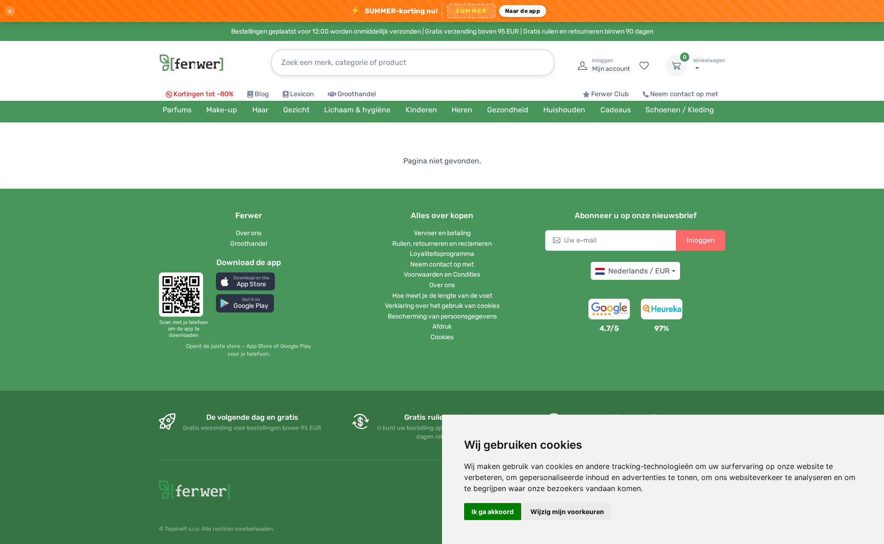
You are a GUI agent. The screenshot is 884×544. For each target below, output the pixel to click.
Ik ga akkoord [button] (492, 511)
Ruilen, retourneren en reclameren (442, 244)
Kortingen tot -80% (203, 94)
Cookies (442, 337)
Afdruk (442, 326)
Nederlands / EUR (638, 270)
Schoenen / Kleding (680, 109)
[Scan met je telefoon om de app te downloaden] (184, 294)
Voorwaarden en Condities (442, 274)
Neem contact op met (684, 94)
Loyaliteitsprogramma (442, 254)
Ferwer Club (610, 94)
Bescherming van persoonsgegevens (442, 316)
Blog (262, 94)
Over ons (249, 233)
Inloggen (700, 240)
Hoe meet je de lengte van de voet (442, 296)
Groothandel (356, 94)
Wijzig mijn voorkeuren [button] (567, 511)
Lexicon (302, 94)
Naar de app (522, 10)
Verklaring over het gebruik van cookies (442, 306)
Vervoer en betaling (442, 233)
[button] (245, 281)
